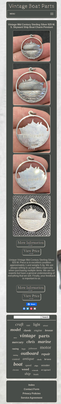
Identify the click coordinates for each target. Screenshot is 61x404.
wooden (45, 365)
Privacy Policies (32, 393)
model (15, 329)
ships (36, 366)
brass (47, 359)
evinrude (35, 370)
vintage (28, 335)
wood (25, 369)
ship (27, 374)
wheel (45, 326)
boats (35, 374)
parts (44, 335)
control (16, 359)
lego (24, 349)
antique (28, 359)
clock (39, 359)
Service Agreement (31, 397)
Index (31, 385)
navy (15, 338)
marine (44, 341)
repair (45, 354)
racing (15, 348)
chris (31, 342)
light (36, 324)
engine (38, 330)
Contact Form (31, 389)
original (46, 370)
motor (45, 347)
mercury (18, 342)
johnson (33, 348)
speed (28, 365)
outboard (29, 353)
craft (19, 324)
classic (27, 330)
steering (15, 355)
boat (17, 364)
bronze (49, 330)
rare (28, 325)
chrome (16, 370)
